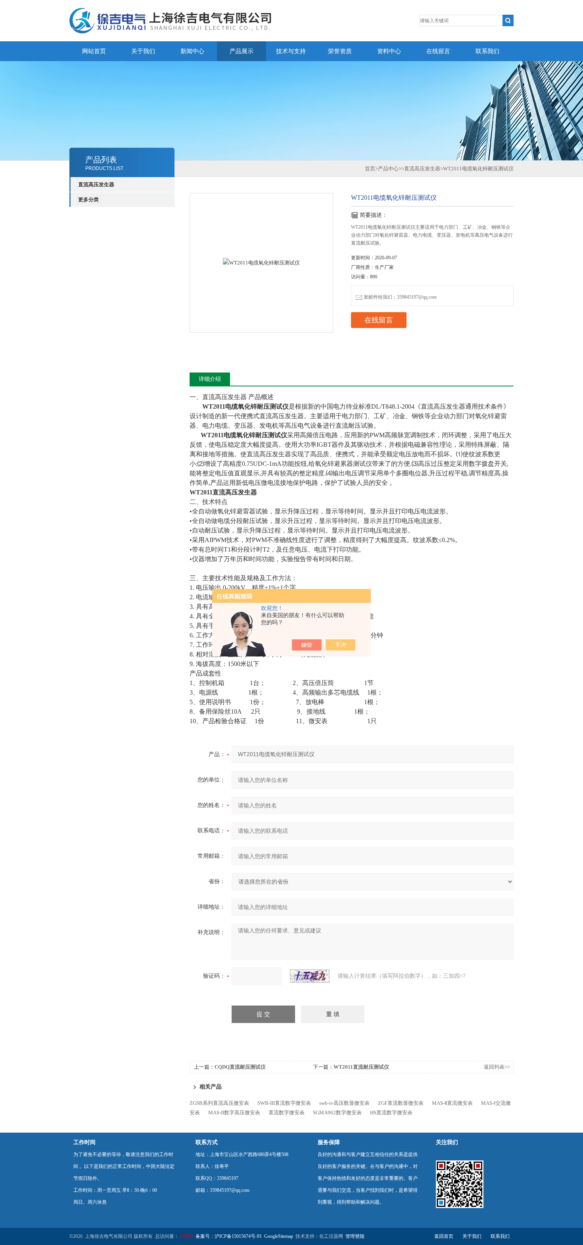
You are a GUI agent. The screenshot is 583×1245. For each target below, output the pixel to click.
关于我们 (143, 51)
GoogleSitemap (278, 1236)
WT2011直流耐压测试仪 (361, 1067)
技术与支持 (291, 51)
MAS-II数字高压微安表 (234, 1113)
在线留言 (438, 51)
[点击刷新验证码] (310, 976)
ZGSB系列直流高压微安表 (219, 1103)
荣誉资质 (340, 51)
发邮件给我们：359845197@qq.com (400, 297)
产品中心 (388, 169)
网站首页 (94, 51)
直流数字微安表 (286, 1113)
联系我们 (487, 51)
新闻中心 (192, 51)
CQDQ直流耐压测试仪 (240, 1067)
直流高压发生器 (96, 184)
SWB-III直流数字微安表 (284, 1103)
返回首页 (443, 1236)
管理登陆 (354, 1236)
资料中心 (389, 51)
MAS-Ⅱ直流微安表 (452, 1103)
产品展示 (241, 51)
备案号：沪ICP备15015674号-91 (229, 1236)
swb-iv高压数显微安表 (344, 1103)
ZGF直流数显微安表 (401, 1103)
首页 (370, 169)
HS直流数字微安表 (391, 1113)
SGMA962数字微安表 (337, 1113)
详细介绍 (210, 379)
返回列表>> (497, 1067)
